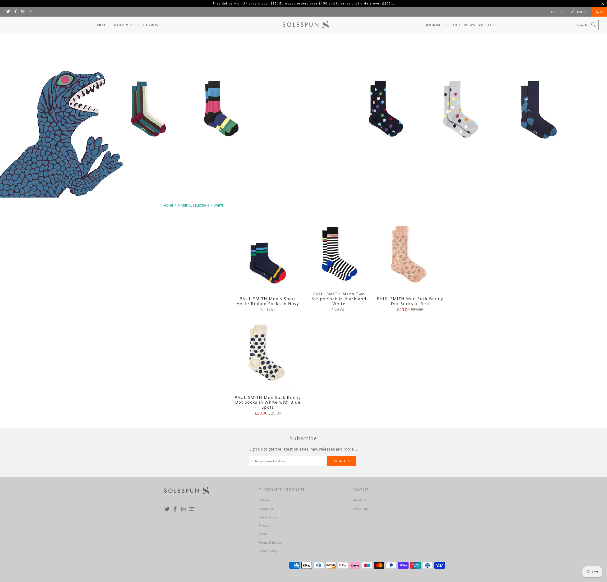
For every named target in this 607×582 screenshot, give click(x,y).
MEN (101, 25)
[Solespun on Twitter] (8, 12)
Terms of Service (269, 542)
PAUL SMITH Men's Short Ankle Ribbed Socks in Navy (268, 256)
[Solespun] (306, 25)
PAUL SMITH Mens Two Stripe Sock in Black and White (339, 254)
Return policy (267, 517)
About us (488, 25)
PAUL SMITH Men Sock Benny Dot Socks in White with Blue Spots (268, 354)
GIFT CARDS (147, 25)
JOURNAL (435, 25)
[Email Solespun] (30, 12)
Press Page (360, 508)
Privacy (263, 525)
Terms (262, 534)
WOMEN (121, 25)
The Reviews (463, 25)
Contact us (266, 508)
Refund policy (268, 551)
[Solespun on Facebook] (15, 12)
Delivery (264, 500)
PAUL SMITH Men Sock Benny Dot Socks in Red (410, 256)
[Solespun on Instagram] (23, 12)
